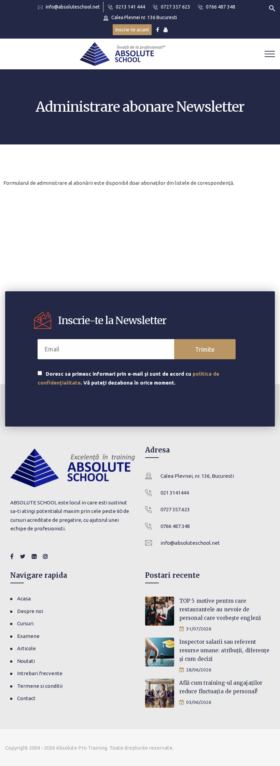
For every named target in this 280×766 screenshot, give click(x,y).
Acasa (24, 598)
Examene (28, 636)
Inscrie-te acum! (132, 29)
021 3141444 (174, 493)
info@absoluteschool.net (73, 7)
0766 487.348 (175, 526)
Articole (26, 648)
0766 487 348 (220, 7)
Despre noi (30, 611)
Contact (26, 698)
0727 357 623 (175, 7)
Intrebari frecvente (39, 673)
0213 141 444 (130, 7)
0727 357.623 (175, 509)
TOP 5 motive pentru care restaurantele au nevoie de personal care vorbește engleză (220, 609)
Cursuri (25, 623)
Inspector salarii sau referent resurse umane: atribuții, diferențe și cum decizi (224, 650)
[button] (272, 8)
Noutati (26, 661)
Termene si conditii (39, 686)
